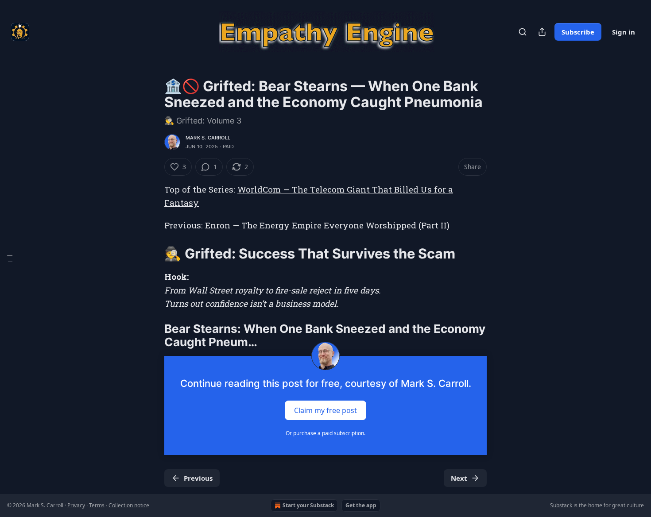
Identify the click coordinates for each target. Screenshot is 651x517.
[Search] (522, 32)
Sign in (623, 31)
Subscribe (578, 31)
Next (459, 478)
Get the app (360, 505)
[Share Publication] (542, 32)
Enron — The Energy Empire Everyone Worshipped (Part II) (327, 225)
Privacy (76, 505)
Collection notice (128, 505)
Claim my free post (325, 410)
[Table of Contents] (10, 258)
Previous (198, 478)
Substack (561, 505)
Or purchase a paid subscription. (325, 433)
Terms (97, 505)
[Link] (152, 254)
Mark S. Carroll (208, 138)
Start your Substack (308, 505)
